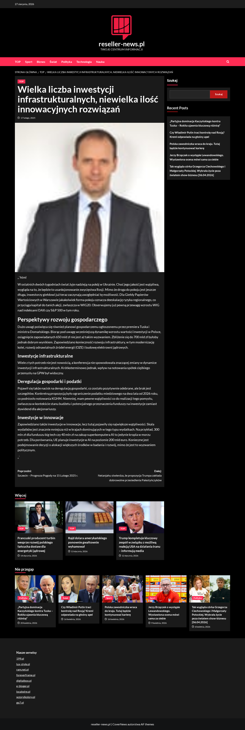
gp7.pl (20, 702)
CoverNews (119, 724)
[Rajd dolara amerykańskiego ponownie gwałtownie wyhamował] (89, 517)
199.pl (20, 658)
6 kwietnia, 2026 (202, 626)
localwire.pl (23, 691)
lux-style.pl (23, 664)
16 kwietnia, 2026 (72, 619)
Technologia (84, 61)
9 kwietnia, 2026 (159, 623)
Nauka (100, 61)
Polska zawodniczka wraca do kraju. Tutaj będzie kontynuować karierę (195, 146)
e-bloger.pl (22, 686)
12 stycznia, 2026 (130, 555)
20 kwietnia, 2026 (28, 623)
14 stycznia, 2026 (28, 555)
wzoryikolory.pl (25, 697)
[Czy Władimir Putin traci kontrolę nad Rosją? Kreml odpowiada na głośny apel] (78, 589)
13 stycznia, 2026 (79, 551)
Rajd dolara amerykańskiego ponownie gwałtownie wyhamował (87, 542)
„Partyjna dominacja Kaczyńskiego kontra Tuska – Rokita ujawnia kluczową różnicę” (195, 123)
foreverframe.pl (25, 675)
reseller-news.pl (122, 44)
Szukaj (172, 80)
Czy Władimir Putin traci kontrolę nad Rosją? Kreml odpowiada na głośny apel (197, 134)
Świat (53, 61)
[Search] (228, 62)
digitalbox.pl (24, 680)
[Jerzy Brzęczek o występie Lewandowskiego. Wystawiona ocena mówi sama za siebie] (166, 589)
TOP (18, 61)
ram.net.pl (22, 669)
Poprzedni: (48, 473)
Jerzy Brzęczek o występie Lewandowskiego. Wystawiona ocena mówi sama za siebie (197, 157)
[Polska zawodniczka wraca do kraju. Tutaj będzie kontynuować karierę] (122, 589)
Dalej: (129, 475)
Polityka (66, 61)
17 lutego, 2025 (28, 117)
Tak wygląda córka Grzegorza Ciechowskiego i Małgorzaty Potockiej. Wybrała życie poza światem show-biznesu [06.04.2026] (197, 171)
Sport (28, 61)
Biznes (41, 61)
